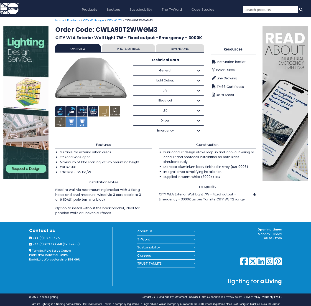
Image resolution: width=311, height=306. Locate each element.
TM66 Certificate (230, 86)
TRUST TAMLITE (149, 263)
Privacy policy (233, 297)
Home (59, 20)
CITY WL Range (93, 20)
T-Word (143, 239)
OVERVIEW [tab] (78, 49)
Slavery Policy (252, 297)
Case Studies (202, 9)
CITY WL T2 (114, 20)
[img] (300, 9)
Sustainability (141, 9)
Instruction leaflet (231, 62)
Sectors (113, 9)
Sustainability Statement (172, 297)
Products (89, 9)
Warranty (267, 297)
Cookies (194, 297)
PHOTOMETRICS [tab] (128, 49)
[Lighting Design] (25, 102)
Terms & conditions (212, 297)
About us (145, 231)
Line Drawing (226, 78)
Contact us (42, 231)
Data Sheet (224, 95)
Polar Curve (225, 70)
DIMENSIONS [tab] (180, 49)
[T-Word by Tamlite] (287, 103)
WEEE (278, 297)
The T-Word (172, 9)
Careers (144, 255)
